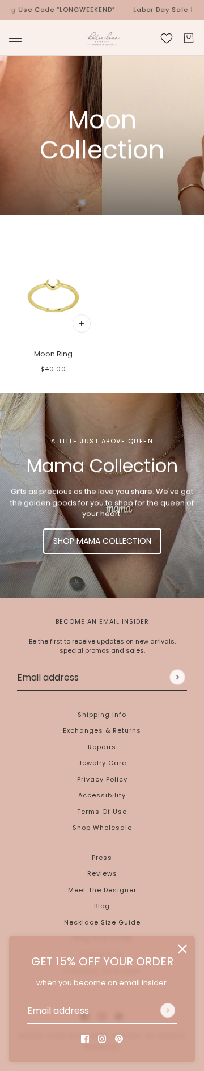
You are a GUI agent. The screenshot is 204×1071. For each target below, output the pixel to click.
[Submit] (167, 1010)
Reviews (102, 873)
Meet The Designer (102, 889)
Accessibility (102, 795)
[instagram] (102, 1038)
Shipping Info (102, 714)
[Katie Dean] (102, 38)
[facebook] (85, 1038)
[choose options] (82, 323)
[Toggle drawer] (15, 37)
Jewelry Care (102, 762)
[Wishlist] (166, 38)
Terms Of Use (102, 811)
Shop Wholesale (102, 827)
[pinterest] (119, 1038)
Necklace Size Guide (102, 922)
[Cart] (188, 38)
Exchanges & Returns (102, 730)
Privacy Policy (102, 779)
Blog (102, 905)
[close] (182, 949)
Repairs (102, 746)
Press (102, 857)
